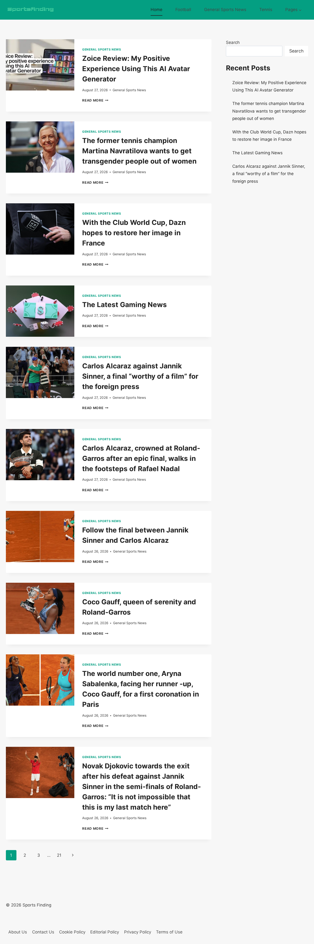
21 (59, 855)
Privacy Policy (137, 932)
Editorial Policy (104, 932)
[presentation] (40, 65)
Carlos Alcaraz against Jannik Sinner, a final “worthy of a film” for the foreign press (140, 376)
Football (183, 9)
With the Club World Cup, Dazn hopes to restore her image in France (134, 232)
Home (156, 9)
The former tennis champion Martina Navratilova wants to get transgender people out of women (139, 150)
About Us (17, 932)
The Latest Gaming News (124, 304)
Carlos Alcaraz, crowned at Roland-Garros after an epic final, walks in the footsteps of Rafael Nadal (141, 458)
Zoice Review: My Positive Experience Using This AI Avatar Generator (136, 68)
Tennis (265, 9)
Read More (95, 100)
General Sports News (225, 9)
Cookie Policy (72, 932)
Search (233, 42)
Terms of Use (169, 932)
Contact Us (43, 932)
